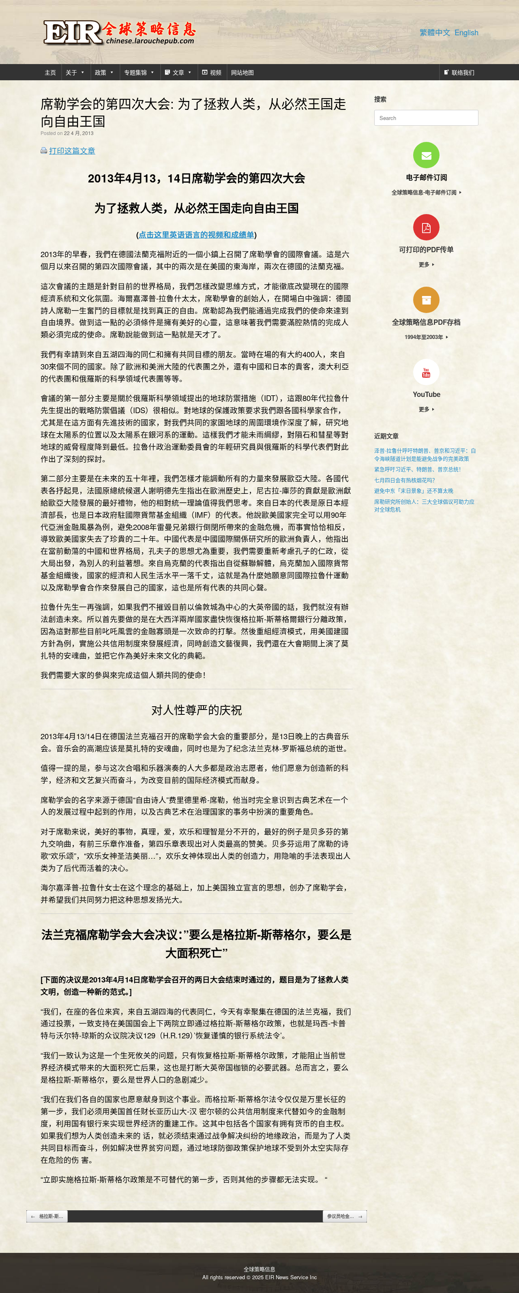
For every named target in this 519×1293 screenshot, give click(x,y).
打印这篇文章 (72, 150)
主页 (50, 72)
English (466, 32)
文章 (178, 72)
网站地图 (242, 72)
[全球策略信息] (120, 32)
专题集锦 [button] (135, 72)
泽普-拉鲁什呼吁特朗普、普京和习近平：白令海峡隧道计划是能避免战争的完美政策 (425, 454)
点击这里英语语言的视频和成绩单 (196, 234)
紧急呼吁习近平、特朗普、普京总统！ (419, 469)
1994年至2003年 (425, 337)
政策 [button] (100, 72)
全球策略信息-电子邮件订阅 (425, 192)
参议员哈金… (344, 1216)
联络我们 (463, 72)
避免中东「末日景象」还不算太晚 (413, 490)
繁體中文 (435, 32)
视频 (215, 72)
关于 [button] (71, 72)
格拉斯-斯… (47, 1216)
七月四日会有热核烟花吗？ (406, 480)
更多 (425, 264)
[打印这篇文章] (44, 151)
